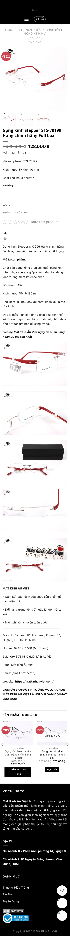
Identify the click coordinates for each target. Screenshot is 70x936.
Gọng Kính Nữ (35, 33)
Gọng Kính (54, 30)
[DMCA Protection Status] (35, 911)
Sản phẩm (33, 30)
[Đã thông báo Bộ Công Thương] (35, 918)
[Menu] (26, 19)
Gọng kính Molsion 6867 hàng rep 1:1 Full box (52, 754)
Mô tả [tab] (6, 205)
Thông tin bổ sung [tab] (15, 212)
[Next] (61, 78)
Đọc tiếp (52, 769)
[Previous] (8, 78)
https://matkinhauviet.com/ (34, 681)
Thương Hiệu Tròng (16, 887)
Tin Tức (8, 894)
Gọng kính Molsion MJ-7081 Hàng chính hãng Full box (18, 754)
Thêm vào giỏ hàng (18, 771)
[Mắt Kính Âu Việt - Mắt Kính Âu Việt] (35, 10)
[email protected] (23, 673)
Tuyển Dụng (11, 901)
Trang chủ (13, 30)
